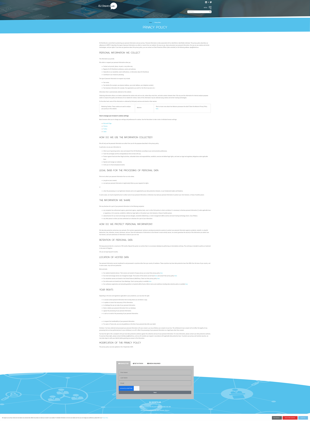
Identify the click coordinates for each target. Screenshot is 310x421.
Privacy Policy (105, 418)
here (157, 109)
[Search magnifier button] (210, 11)
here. (150, 281)
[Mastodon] (211, 2)
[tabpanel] (155, 382)
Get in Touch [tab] (138, 363)
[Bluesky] (208, 2)
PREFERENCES (276, 418)
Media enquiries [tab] (154, 363)
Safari (104, 132)
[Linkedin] (206, 2)
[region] (155, 417)
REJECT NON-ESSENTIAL (290, 418)
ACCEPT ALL (303, 418)
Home (150, 22)
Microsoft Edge (107, 123)
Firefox (105, 129)
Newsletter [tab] (124, 363)
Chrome (105, 126)
